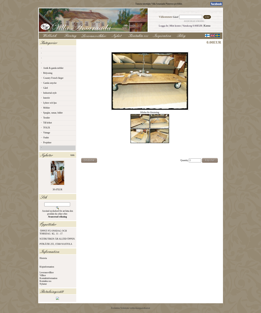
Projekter (47, 142)
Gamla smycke (50, 83)
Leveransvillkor (47, 272)
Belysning (47, 73)
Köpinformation (47, 266)
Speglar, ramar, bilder (53, 112)
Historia (43, 258)
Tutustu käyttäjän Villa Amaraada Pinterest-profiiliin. (159, 3)
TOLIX (46, 127)
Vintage (46, 132)
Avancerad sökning (194, 21)
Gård (45, 88)
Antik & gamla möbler (53, 68)
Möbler (46, 107)
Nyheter (43, 284)
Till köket (47, 122)
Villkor (43, 275)
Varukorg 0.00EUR (192, 25)
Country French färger (53, 78)
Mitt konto (175, 25)
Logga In (163, 25)
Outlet (46, 137)
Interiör (46, 97)
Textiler (46, 117)
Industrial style (50, 93)
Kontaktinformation (48, 278)
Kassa (207, 25)
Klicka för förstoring (149, 112)
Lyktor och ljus (50, 102)
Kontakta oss (45, 281)
